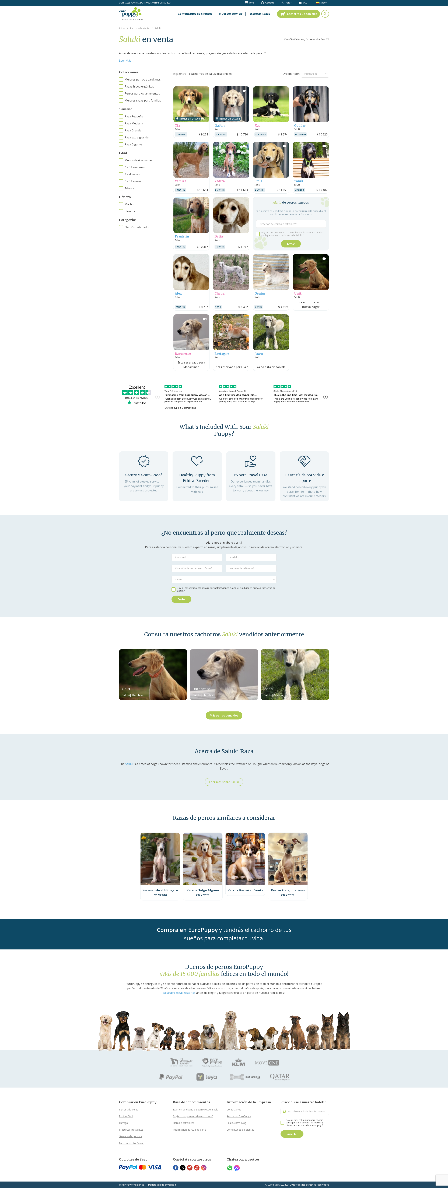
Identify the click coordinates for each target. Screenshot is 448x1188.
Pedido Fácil (126, 1116)
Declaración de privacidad (162, 1184)
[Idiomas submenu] (328, 2)
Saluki (129, 764)
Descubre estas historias (179, 993)
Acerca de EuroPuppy (239, 1116)
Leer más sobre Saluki (224, 782)
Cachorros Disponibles (302, 14)
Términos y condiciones (131, 1184)
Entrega (123, 1122)
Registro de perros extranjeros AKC (193, 1116)
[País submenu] (291, 2)
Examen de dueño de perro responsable (195, 1109)
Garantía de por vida (130, 1136)
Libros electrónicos (183, 1122)
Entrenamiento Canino (131, 1143)
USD (305, 2)
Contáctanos (234, 1109)
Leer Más (125, 60)
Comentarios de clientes (240, 1129)
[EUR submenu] (308, 2)
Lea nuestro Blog (236, 1122)
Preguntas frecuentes (131, 1129)
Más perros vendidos (224, 715)
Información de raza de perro (189, 1129)
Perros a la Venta (128, 1109)
